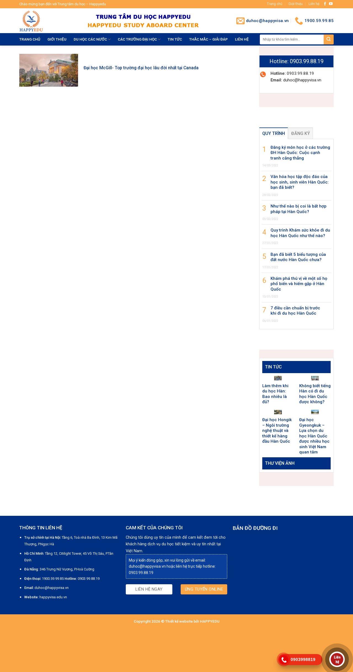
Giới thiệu (295, 4)
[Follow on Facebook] (325, 4)
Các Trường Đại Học (137, 39)
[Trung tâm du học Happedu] (49, 20)
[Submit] (329, 39)
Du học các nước (90, 39)
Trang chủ (274, 4)
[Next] (322, 474)
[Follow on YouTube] (331, 4)
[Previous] (271, 474)
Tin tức (175, 39)
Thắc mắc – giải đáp (208, 39)
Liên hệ (314, 4)
